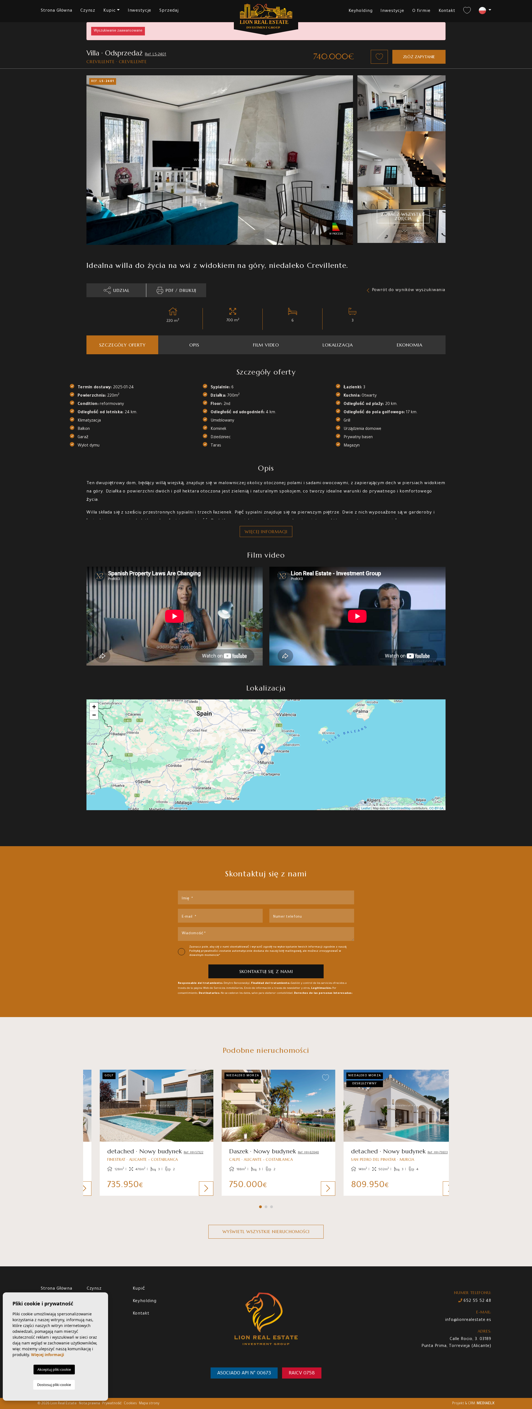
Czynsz (87, 11)
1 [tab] (260, 1206)
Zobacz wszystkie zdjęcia (403, 216)
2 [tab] (266, 1206)
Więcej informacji (266, 531)
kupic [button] (109, 11)
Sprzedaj (169, 11)
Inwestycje (140, 11)
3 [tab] (271, 1206)
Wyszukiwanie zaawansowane (118, 31)
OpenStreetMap (400, 808)
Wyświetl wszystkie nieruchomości (266, 1231)
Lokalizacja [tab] (338, 345)
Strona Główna (56, 11)
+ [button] (94, 706)
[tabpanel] (144, 1132)
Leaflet (365, 808)
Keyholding (361, 11)
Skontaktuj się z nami (266, 971)
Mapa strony (149, 1404)
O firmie (421, 11)
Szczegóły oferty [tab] (122, 345)
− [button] (94, 715)
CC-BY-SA (436, 808)
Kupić (139, 1289)
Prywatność (112, 1404)
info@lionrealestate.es (468, 1320)
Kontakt (447, 11)
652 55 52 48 (476, 1301)
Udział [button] (121, 290)
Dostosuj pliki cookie (54, 1384)
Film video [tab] (266, 345)
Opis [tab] (194, 345)
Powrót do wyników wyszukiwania (409, 290)
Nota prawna (89, 1404)
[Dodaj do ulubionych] (379, 57)
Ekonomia (409, 345)
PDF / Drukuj (180, 290)
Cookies (130, 1404)
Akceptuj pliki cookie (54, 1369)
